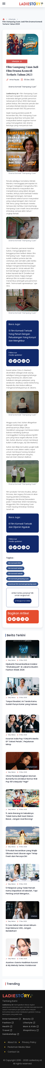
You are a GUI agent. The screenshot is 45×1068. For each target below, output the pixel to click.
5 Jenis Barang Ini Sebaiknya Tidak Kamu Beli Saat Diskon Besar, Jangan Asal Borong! (19, 816)
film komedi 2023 (14, 563)
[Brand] (31, 3)
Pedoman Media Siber (19, 1047)
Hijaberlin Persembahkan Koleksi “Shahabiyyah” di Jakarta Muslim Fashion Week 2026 (22, 667)
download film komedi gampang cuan (22, 584)
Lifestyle (12, 19)
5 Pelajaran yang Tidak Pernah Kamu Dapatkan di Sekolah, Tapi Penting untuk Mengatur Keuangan (21, 891)
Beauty (34, 842)
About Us (12, 1042)
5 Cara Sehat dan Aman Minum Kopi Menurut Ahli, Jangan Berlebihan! (21, 928)
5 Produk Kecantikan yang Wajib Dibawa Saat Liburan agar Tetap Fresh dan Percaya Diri (21, 853)
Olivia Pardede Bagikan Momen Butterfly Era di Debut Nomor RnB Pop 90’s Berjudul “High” (21, 779)
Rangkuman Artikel (23, 601)
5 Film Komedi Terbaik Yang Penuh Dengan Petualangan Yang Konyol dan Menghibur (22, 335)
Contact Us (13, 1051)
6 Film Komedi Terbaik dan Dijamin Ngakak (20, 525)
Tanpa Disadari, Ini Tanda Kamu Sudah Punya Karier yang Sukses (21, 703)
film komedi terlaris (15, 568)
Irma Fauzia (14, 79)
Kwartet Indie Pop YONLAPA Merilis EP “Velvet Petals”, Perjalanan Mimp (22, 741)
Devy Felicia (11, 660)
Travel (5, 1030)
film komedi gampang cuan (18, 579)
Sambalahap (9, 1034)
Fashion (34, 655)
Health (5, 1026)
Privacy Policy (29, 1042)
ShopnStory (29, 1030)
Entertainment (32, 730)
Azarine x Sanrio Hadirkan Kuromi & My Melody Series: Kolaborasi (22, 964)
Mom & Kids (29, 1026)
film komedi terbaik (15, 573)
